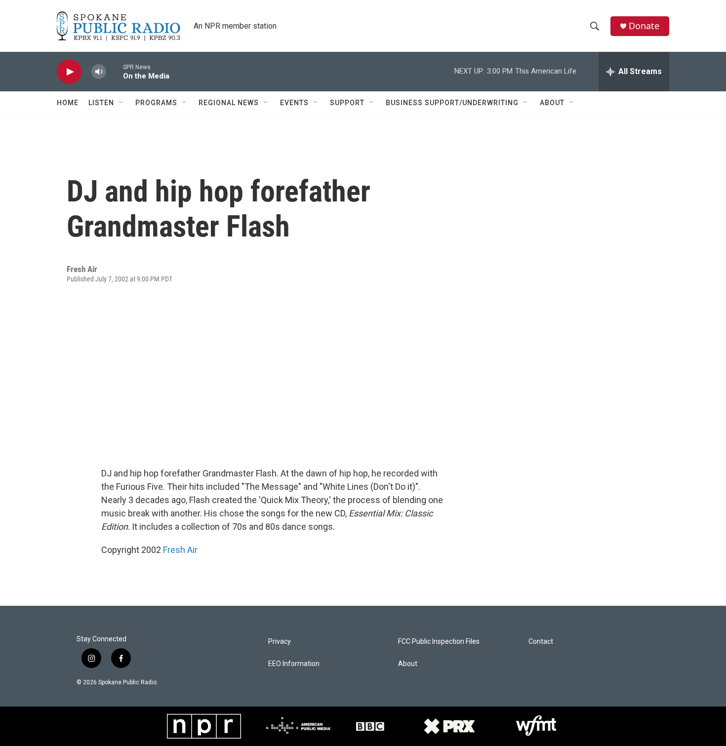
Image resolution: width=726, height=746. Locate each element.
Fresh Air (180, 550)
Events (294, 103)
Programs (156, 103)
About (552, 103)
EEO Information (294, 663)
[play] (69, 72)
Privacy (279, 641)
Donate (644, 26)
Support (347, 103)
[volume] (98, 72)
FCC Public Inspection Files (439, 641)
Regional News (229, 103)
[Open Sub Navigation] (121, 103)
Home (68, 103)
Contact (540, 641)
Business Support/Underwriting (452, 103)
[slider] (114, 71)
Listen (101, 103)
